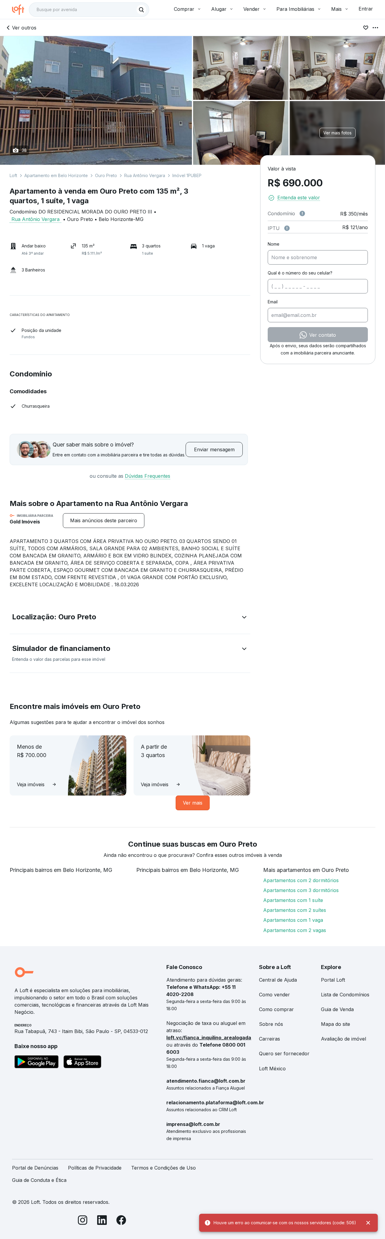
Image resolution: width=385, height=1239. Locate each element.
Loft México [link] (272, 1069)
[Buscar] (141, 9)
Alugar (218, 9)
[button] (130, 618)
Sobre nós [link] (271, 1024)
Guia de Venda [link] (337, 1009)
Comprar (184, 9)
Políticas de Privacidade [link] (95, 1168)
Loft (13, 175)
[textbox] (89, 9)
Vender (251, 9)
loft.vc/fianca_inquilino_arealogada (208, 1038)
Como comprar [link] (276, 1009)
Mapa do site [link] (335, 1024)
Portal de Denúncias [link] (35, 1168)
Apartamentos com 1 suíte (293, 900)
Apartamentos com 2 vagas (294, 930)
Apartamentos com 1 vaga (293, 920)
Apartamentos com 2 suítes (294, 910)
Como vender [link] (274, 995)
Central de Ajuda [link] (278, 980)
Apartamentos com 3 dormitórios (301, 890)
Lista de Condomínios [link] (345, 995)
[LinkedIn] (102, 1221)
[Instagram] (83, 1221)
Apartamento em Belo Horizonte (56, 175)
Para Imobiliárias (295, 9)
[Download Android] (36, 1062)
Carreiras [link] (269, 1039)
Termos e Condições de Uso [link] (163, 1168)
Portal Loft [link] (333, 980)
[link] (103, 520)
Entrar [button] (366, 9)
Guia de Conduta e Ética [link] (39, 1180)
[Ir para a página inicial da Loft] (20, 10)
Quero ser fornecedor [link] (284, 1053)
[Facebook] (121, 1221)
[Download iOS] (82, 1062)
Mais (336, 9)
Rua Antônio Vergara (144, 175)
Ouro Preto (106, 175)
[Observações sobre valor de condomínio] (302, 213)
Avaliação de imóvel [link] (343, 1039)
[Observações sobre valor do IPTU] (287, 228)
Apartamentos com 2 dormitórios (301, 880)
